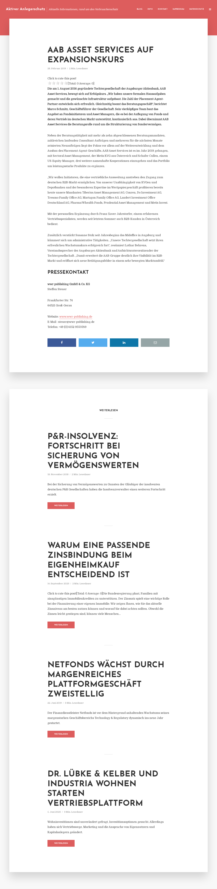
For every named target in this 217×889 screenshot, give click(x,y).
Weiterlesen (61, 506)
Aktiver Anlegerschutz (25, 9)
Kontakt (162, 9)
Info (150, 9)
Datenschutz (196, 9)
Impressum (178, 9)
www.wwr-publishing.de (75, 316)
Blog (139, 9)
